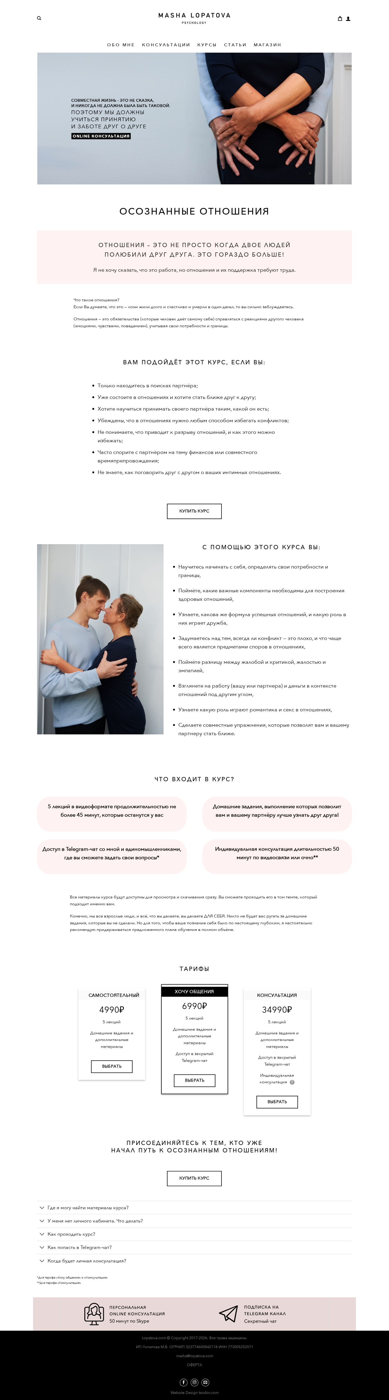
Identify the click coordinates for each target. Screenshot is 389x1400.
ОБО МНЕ (121, 45)
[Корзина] (340, 18)
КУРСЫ (207, 45)
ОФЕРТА (194, 1364)
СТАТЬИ (235, 45)
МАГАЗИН (268, 45)
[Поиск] (39, 18)
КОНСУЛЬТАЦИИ (166, 45)
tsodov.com (209, 1392)
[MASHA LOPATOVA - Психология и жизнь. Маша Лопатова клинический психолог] (195, 18)
